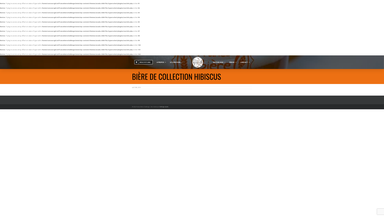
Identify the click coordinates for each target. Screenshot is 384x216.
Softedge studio (163, 107)
